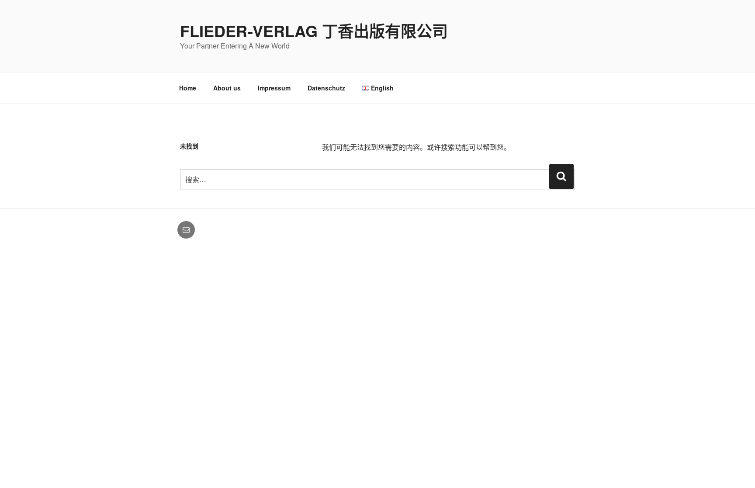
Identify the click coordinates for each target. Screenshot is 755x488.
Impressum (274, 87)
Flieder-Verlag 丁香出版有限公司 (314, 30)
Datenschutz (326, 87)
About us (227, 87)
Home (187, 87)
